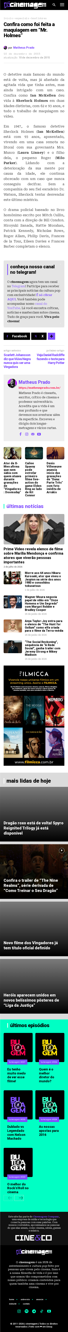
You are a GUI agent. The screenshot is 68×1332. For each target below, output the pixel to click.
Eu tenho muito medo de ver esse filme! (16, 1075)
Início (8, 18)
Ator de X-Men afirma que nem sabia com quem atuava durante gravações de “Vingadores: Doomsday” (12, 478)
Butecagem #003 (17, 1177)
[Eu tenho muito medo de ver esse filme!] (18, 1047)
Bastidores (39, 18)
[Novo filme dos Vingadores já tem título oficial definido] (34, 929)
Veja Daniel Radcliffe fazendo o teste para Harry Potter (50, 359)
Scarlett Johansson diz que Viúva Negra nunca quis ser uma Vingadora (17, 361)
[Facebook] (20, 434)
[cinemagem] (25, 5)
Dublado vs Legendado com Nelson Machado (16, 1132)
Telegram (18, 286)
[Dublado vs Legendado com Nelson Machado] (18, 1104)
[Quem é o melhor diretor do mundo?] (49, 1047)
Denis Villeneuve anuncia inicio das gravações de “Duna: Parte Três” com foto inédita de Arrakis (55, 478)
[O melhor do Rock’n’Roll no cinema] (18, 1162)
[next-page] (19, 1198)
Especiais (22, 18)
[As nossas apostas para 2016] (49, 1104)
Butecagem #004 (49, 1120)
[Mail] (33, 434)
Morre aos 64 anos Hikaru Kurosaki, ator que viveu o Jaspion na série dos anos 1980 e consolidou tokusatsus (43, 579)
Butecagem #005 (17, 1120)
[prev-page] (8, 1198)
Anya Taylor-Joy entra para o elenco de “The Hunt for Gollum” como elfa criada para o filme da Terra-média (44, 625)
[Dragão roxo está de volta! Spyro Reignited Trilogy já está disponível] (34, 814)
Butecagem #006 (49, 1062)
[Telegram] (34, 1312)
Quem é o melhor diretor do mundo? (46, 1075)
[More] (51, 336)
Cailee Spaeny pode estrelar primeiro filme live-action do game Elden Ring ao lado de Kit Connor (33, 479)
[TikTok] (41, 1312)
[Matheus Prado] (6, 48)
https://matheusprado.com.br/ (39, 387)
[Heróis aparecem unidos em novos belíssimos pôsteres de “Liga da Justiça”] (34, 986)
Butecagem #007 (17, 1062)
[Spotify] (26, 1312)
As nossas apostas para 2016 (49, 1130)
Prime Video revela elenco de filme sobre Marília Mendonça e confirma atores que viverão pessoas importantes (33, 555)
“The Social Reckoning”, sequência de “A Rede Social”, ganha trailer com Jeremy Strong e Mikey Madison (42, 648)
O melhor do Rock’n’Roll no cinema (18, 1188)
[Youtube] (39, 434)
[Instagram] (26, 434)
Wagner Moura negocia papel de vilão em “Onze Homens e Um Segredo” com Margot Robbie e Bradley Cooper (41, 603)
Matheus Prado (23, 47)
